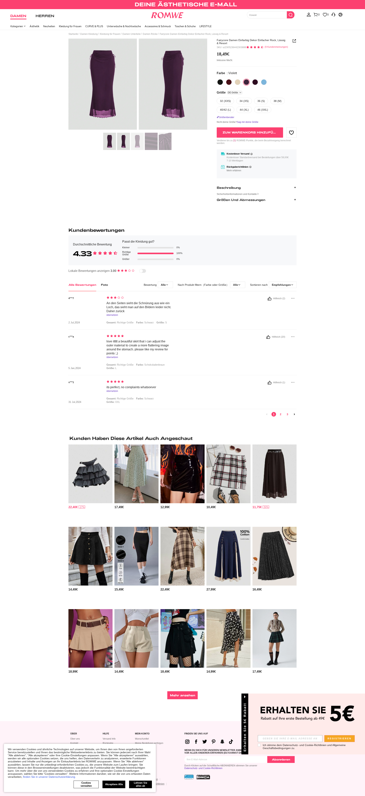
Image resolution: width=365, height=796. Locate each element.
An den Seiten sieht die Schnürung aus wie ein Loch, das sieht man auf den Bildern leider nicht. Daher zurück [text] (138, 307)
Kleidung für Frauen (70, 26)
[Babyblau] (263, 82)
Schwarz (145, 322)
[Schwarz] (220, 82)
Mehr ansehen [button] (182, 695)
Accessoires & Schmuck (158, 26)
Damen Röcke (150, 34)
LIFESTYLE (205, 26)
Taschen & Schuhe (185, 26)
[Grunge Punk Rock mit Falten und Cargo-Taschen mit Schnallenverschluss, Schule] (182, 638)
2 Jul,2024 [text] (74, 322)
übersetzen (112, 315)
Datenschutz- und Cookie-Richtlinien (203, 768)
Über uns (75, 738)
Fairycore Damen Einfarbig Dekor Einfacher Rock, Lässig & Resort (251, 42)
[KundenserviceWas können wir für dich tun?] (333, 14)
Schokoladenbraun (150, 364)
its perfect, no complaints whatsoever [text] (131, 387)
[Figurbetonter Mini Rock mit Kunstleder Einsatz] (182, 473)
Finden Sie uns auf (196, 734)
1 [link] (274, 414)
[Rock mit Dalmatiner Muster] (274, 556)
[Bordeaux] (228, 82)
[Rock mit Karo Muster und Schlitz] (228, 473)
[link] (182, 4)
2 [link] (280, 414)
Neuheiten (49, 26)
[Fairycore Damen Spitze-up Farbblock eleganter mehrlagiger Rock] (228, 556)
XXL (113, 402)
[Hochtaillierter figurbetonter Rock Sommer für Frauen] (136, 556)
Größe (227, 92)
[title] (182, 438)
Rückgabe (108, 743)
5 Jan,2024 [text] (74, 368)
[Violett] (246, 82)
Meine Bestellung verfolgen (149, 743)
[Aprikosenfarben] (237, 82)
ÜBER (73, 734)
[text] (138, 298)
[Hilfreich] (269, 298)
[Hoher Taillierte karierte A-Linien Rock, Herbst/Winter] (182, 556)
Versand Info (109, 738)
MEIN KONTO (142, 734)
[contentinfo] (73, 507)
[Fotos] (137, 85)
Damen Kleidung (89, 34)
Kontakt (74, 743)
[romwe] (167, 14)
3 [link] (287, 414)
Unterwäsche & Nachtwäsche (124, 26)
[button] (291, 132)
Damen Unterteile (131, 34)
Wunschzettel (142, 738)
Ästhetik (34, 26)
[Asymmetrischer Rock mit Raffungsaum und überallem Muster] (228, 638)
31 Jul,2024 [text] (74, 402)
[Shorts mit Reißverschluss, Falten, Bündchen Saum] (136, 638)
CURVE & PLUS (94, 26)
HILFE (106, 734)
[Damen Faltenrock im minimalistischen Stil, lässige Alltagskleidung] (90, 638)
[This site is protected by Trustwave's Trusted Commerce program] (189, 777)
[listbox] (308, 14)
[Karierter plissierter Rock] (274, 638)
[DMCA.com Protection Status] (203, 777)
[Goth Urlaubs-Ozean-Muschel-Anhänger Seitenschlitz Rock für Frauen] (274, 473)
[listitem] (90, 484)
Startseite (73, 34)
